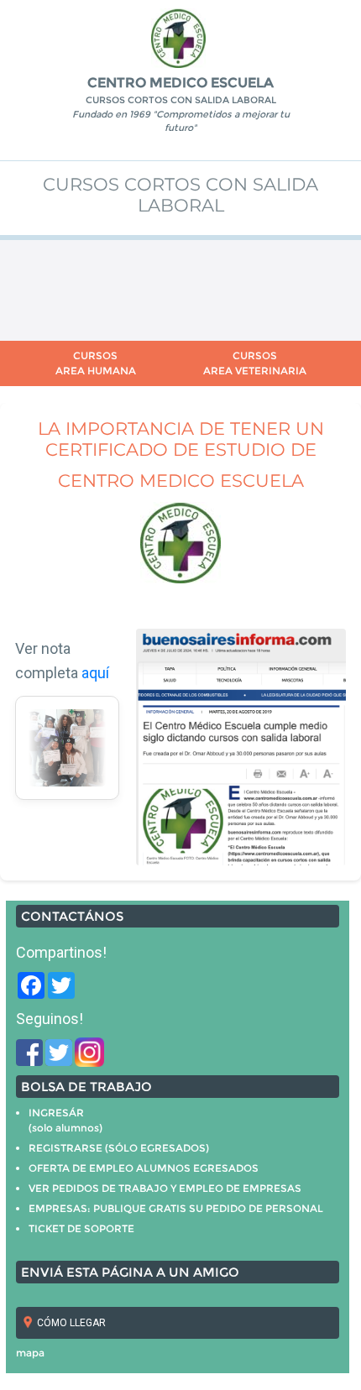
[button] (50, 747)
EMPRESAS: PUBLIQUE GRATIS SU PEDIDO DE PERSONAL (176, 1208)
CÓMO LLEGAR (71, 1323)
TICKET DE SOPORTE (81, 1228)
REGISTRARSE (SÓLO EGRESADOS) (119, 1148)
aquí (95, 673)
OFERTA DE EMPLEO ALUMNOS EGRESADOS (144, 1168)
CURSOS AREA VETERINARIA (254, 363)
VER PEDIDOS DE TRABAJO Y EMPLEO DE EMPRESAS (165, 1188)
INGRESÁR (56, 1112)
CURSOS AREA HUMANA (95, 363)
